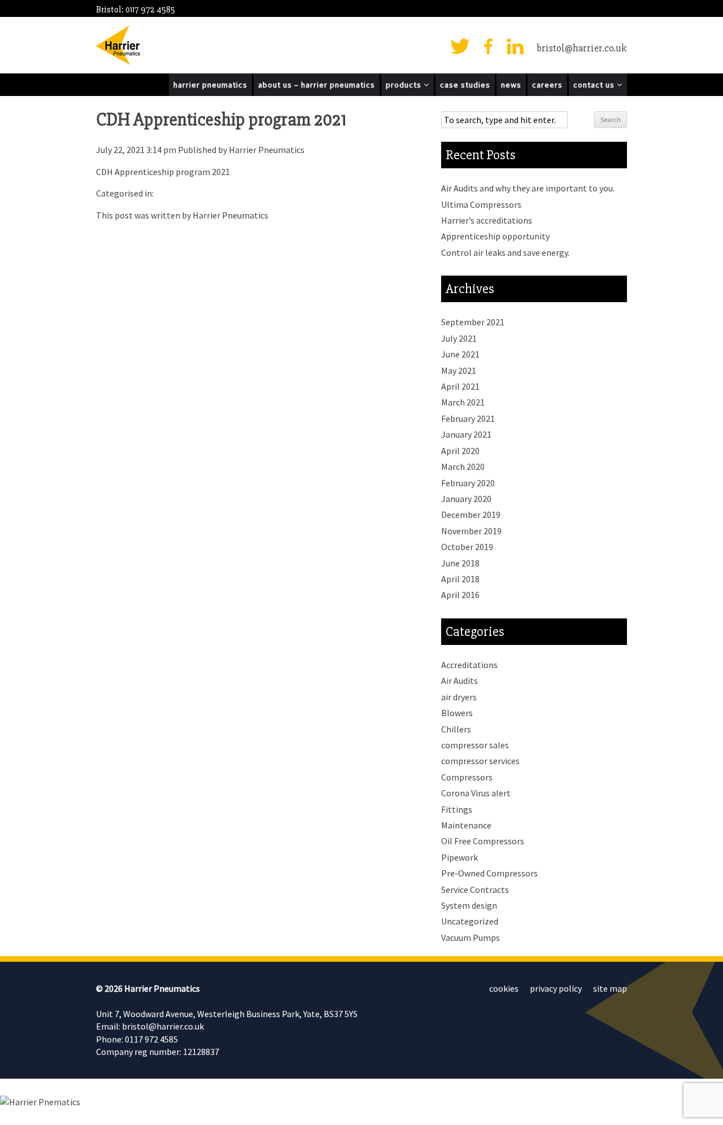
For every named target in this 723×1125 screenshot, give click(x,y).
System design (469, 905)
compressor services (480, 760)
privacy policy (556, 988)
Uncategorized (469, 921)
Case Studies (465, 85)
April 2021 (460, 386)
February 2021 (468, 418)
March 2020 (463, 466)
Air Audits (459, 680)
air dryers (459, 697)
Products (405, 85)
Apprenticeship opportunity (495, 236)
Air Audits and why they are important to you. (528, 188)
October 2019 (467, 546)
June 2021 (460, 354)
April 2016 (460, 594)
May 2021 (458, 370)
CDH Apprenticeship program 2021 (221, 119)
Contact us (595, 85)
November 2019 (471, 531)
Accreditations (469, 664)
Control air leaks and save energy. (505, 252)
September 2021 (472, 322)
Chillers (456, 729)
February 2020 (468, 483)
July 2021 (459, 338)
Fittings (456, 809)
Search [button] (610, 119)
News (511, 85)
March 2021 (463, 402)
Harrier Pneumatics (210, 85)
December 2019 (470, 514)
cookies (504, 988)
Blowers (457, 712)
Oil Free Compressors (482, 841)
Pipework (459, 857)
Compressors (467, 777)
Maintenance (466, 825)
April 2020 (460, 450)
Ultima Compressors (481, 204)
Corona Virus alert (476, 793)
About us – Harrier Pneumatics (316, 85)
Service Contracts (475, 889)
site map (610, 988)
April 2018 (460, 579)
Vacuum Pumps (470, 937)
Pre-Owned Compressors (489, 873)
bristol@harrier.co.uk (582, 48)
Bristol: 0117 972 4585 (135, 9)
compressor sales (475, 745)
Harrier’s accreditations (486, 220)
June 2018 (460, 563)
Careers (547, 85)
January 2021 (466, 434)
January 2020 (466, 498)
